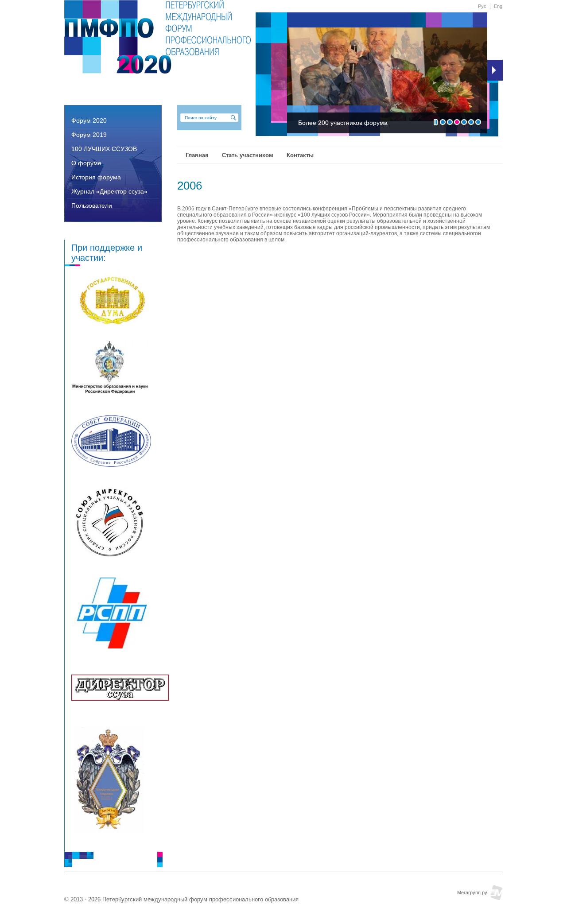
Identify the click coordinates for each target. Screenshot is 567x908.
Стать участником (247, 155)
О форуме (86, 163)
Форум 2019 (89, 134)
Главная (197, 155)
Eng (498, 6)
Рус (482, 6)
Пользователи (91, 205)
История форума (96, 177)
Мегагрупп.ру (472, 892)
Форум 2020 (89, 120)
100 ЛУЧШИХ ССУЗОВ (104, 148)
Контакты (300, 155)
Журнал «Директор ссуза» (109, 191)
